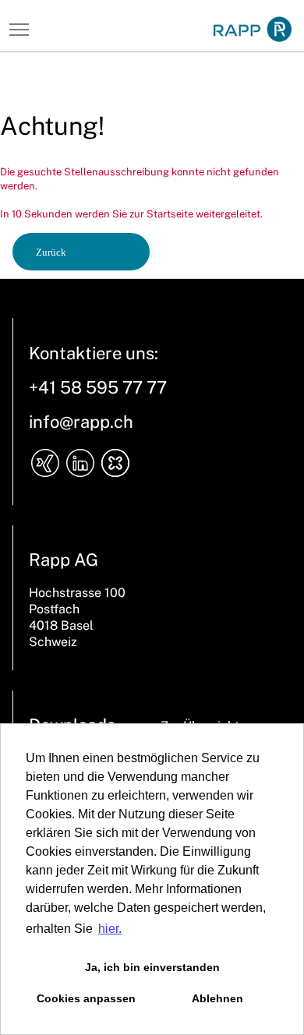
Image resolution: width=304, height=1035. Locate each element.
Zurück (51, 252)
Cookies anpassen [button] (86, 998)
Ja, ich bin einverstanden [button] (152, 967)
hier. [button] (110, 928)
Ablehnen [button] (217, 998)
